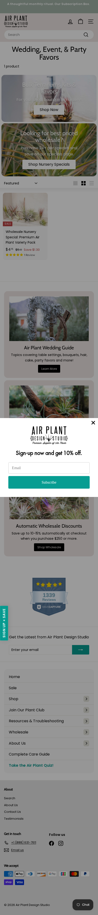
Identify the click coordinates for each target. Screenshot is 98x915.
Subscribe (49, 482)
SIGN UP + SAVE (4, 623)
